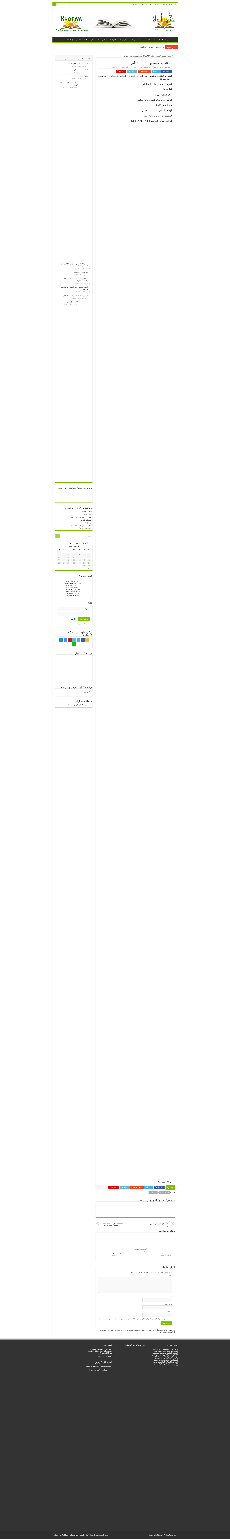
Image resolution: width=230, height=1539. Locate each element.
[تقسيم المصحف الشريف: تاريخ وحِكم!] (90, 296)
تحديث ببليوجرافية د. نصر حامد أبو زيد (152, 47)
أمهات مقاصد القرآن (81, 70)
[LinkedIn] (78, 4)
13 (68, 557)
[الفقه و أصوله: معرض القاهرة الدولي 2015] (85, 668)
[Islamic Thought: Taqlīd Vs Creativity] (123, 1350)
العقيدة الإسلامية (164, 1192)
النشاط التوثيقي (161, 56)
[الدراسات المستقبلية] (90, 272)
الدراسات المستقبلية (81, 272)
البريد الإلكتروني (166, 1304)
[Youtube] (76, 4)
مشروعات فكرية (100, 39)
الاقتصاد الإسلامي (72, 302)
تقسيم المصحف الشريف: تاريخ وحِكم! (75, 295)
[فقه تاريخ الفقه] (85, 660)
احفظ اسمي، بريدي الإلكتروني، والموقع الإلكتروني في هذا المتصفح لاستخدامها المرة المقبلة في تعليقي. (138, 1319)
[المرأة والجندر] (90, 76)
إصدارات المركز (67, 39)
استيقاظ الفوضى (140, 1249)
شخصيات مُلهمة (79, 39)
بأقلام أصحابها (112, 39)
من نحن (166, 39)
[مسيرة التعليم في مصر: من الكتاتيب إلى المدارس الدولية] (90, 264)
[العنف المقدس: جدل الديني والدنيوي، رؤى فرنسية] (90, 287)
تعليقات (72, 59)
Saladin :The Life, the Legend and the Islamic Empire (112, 1224)
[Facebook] (83, 4)
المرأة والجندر (83, 76)
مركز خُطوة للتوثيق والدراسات (162, 67)
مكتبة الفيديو (147, 39)
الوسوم (64, 59)
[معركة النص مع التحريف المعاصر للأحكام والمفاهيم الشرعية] (62, 660)
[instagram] (74, 4)
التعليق (169, 1275)
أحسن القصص (167, 1253)
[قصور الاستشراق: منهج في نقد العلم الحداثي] (74, 668)
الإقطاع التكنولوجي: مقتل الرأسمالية (79, 525)
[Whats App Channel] (68, 4)
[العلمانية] (132, 1438)
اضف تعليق (125, 67)
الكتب (147, 56)
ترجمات (90, 39)
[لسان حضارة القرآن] (74, 676)
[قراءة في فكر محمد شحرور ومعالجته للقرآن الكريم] (140, 1350)
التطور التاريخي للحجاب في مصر (77, 63)
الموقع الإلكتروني (166, 1311)
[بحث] (54, 4)
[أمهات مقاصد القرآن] (90, 70)
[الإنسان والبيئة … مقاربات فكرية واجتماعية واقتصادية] (74, 660)
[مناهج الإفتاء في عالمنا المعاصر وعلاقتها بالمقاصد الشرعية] (90, 279)
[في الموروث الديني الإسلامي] (85, 676)
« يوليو (89, 568)
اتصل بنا (144, 4)
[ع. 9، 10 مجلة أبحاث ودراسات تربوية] (123, 1352)
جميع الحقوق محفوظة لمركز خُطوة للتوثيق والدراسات (90, 1535)
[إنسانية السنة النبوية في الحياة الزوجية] (85, 171)
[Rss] (85, 4)
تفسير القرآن (153, 1192)
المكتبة (157, 39)
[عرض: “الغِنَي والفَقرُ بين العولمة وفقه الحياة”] (144, 1350)
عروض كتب (122, 39)
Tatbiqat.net (66, 1535)
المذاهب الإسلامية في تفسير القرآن (160, 1224)
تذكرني (71, 619)
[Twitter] (80, 4)
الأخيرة (88, 59)
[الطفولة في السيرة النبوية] (62, 676)
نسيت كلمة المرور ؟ (83, 624)
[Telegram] (71, 4)
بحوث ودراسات (134, 39)
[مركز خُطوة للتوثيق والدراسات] (164, 21)
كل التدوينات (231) (85, 528)
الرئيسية (173, 39)
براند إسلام (117, 1253)
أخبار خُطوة (136, 4)
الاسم (170, 1297)
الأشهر (81, 59)
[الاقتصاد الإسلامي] (85, 390)
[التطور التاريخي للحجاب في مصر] (90, 63)
